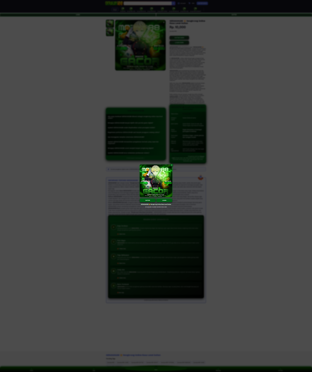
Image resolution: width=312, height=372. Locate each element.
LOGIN (164, 200)
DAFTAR (147, 200)
